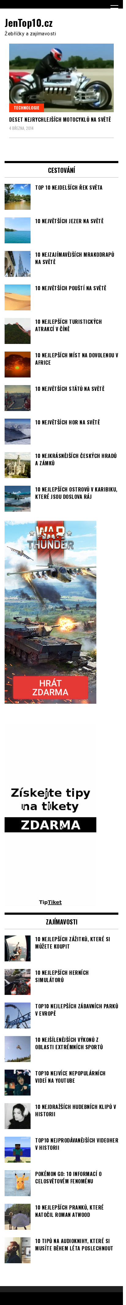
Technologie (26, 107)
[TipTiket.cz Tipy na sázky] (50, 902)
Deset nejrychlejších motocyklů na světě (60, 119)
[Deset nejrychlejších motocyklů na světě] (61, 78)
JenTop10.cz (29, 22)
